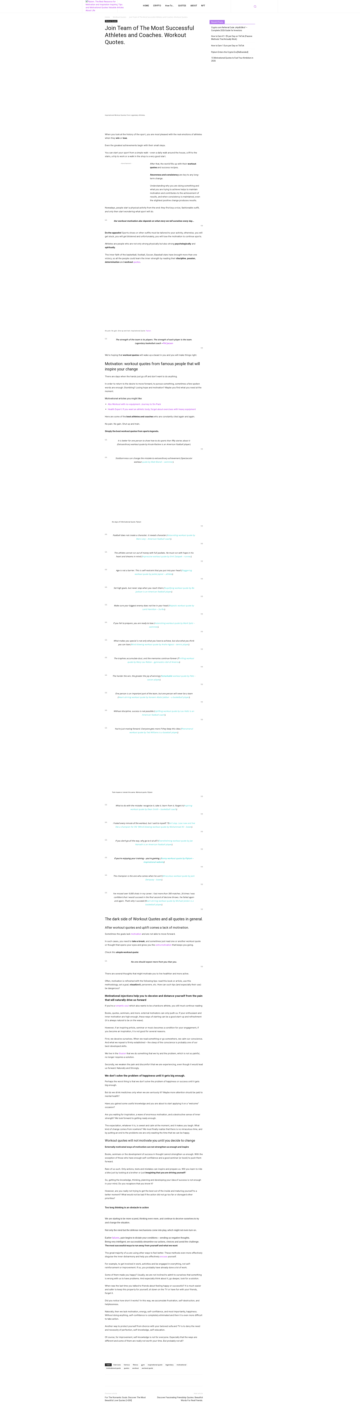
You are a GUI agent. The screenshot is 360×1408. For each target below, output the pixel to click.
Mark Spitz (188, 623)
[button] (255, 6)
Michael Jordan (183, 900)
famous (127, 1365)
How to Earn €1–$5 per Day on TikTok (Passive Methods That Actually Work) (231, 37)
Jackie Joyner (157, 574)
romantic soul (122, 1005)
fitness (135, 1365)
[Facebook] (108, 1380)
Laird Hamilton (149, 609)
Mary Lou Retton (144, 662)
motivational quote (113, 1368)
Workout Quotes (119, 17)
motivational (181, 1365)
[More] (134, 1380)
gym (143, 1365)
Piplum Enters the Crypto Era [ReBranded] (229, 52)
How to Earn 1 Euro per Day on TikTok (227, 45)
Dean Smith (152, 809)
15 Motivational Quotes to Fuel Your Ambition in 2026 (232, 59)
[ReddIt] (127, 1380)
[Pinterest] (120, 1380)
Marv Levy (141, 539)
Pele (192, 676)
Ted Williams (152, 732)
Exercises (117, 1365)
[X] (114, 1380)
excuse (163, 1256)
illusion (122, 1053)
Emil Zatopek (176, 556)
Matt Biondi (156, 462)
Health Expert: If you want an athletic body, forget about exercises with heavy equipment (152, 409)
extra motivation (164, 945)
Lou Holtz (184, 711)
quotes (136, 262)
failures (115, 1238)
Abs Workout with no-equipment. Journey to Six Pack (134, 404)
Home (107, 17)
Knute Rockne (154, 444)
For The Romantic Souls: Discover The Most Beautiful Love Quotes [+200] (125, 1399)
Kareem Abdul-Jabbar (159, 697)
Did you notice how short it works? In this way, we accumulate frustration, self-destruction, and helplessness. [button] (152, 1302)
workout (135, 1368)
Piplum (148, 331)
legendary (170, 1365)
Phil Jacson (168, 343)
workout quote (147, 1368)
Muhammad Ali (176, 826)
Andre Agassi (168, 644)
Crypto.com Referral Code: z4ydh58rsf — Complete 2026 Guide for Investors (229, 29)
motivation (136, 934)
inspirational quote (155, 1365)
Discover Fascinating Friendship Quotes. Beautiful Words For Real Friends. (180, 1399)
